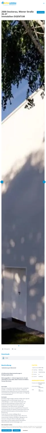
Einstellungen (25, 430)
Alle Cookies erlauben (6, 430)
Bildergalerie (7, 349)
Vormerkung (41, 12)
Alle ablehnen (16, 430)
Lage (15, 349)
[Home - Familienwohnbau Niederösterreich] (8, 3)
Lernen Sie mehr (39, 427)
